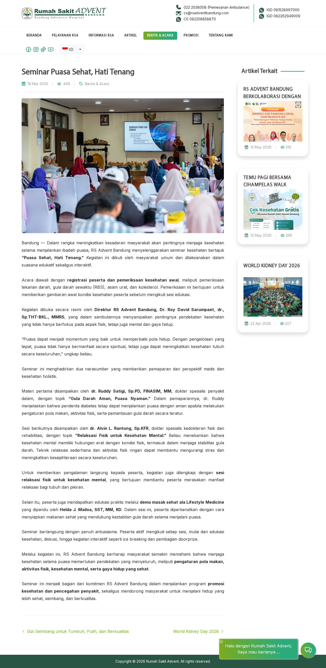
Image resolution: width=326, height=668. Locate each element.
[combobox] (72, 49)
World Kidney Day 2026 (196, 631)
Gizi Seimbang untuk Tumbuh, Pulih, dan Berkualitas (77, 631)
